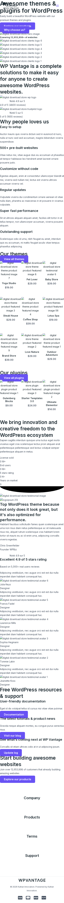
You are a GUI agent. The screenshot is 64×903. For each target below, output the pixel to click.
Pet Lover (32, 279)
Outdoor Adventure (52, 353)
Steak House (10, 315)
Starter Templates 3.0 (32, 400)
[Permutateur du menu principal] (57, 5)
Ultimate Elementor (52, 403)
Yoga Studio (9, 283)
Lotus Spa (53, 315)
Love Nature (32, 351)
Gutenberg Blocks (9, 400)
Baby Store (51, 279)
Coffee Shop (30, 319)
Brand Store (9, 355)
